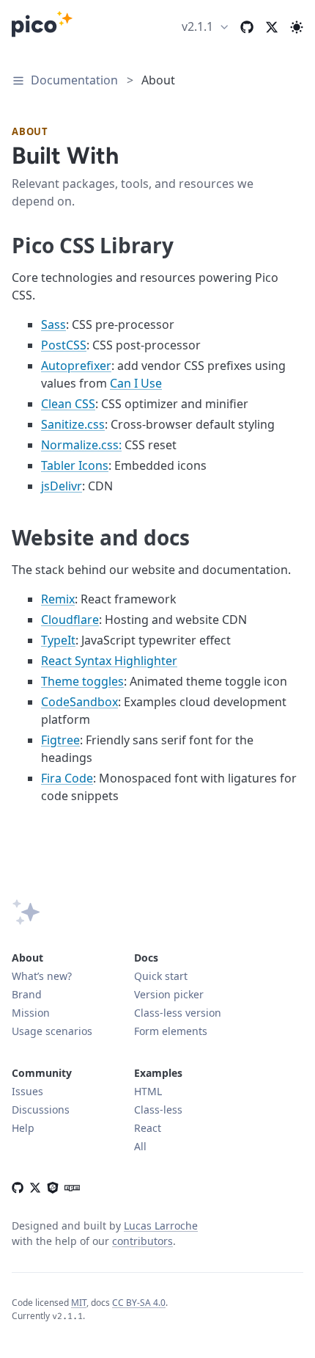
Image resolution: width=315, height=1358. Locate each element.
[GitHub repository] (246, 26)
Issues (27, 1091)
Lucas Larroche (161, 1225)
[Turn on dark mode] (296, 26)
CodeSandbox (79, 702)
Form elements (170, 1031)
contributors (142, 1241)
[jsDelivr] (53, 1187)
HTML (148, 1091)
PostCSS (63, 345)
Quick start (161, 976)
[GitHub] (17, 1187)
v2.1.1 (197, 26)
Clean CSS (68, 404)
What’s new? (42, 976)
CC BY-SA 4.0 (139, 1302)
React (147, 1128)
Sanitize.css (73, 424)
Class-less (158, 1109)
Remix (58, 599)
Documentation (74, 80)
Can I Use (136, 383)
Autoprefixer (76, 365)
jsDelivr (61, 486)
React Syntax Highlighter (109, 661)
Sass (53, 324)
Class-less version (177, 1013)
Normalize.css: (81, 445)
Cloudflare (70, 619)
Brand (27, 994)
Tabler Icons (74, 465)
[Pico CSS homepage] (42, 26)
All (140, 1146)
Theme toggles (82, 681)
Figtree (60, 740)
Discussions (41, 1109)
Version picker (169, 994)
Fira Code (67, 778)
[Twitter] (271, 26)
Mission (31, 1013)
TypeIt (58, 640)
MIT (78, 1302)
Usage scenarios (52, 1031)
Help (23, 1128)
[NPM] (69, 1187)
